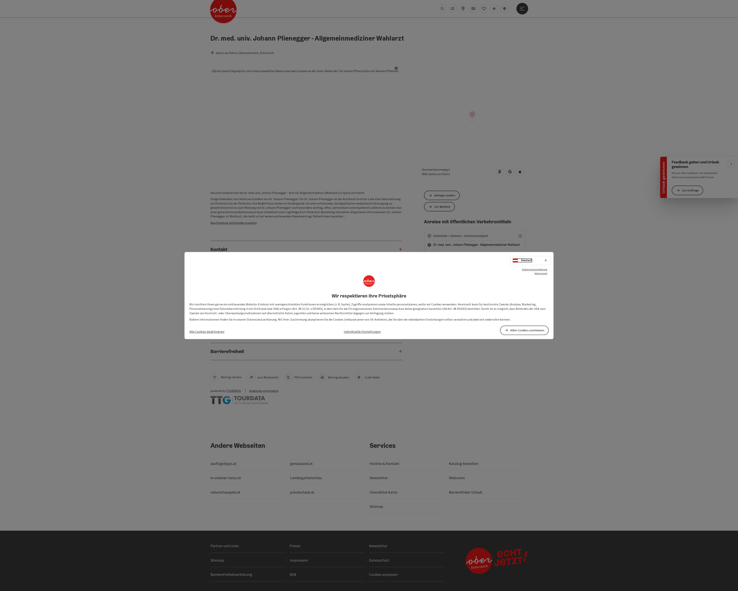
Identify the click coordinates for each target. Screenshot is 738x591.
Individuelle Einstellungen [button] (362, 332)
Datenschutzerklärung (534, 269)
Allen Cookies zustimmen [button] (527, 330)
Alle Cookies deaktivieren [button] (206, 332)
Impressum (540, 273)
